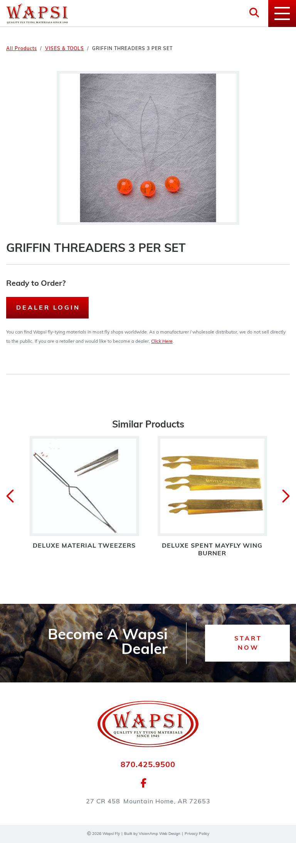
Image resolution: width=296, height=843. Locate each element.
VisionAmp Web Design (159, 834)
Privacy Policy (197, 834)
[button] (247, 643)
